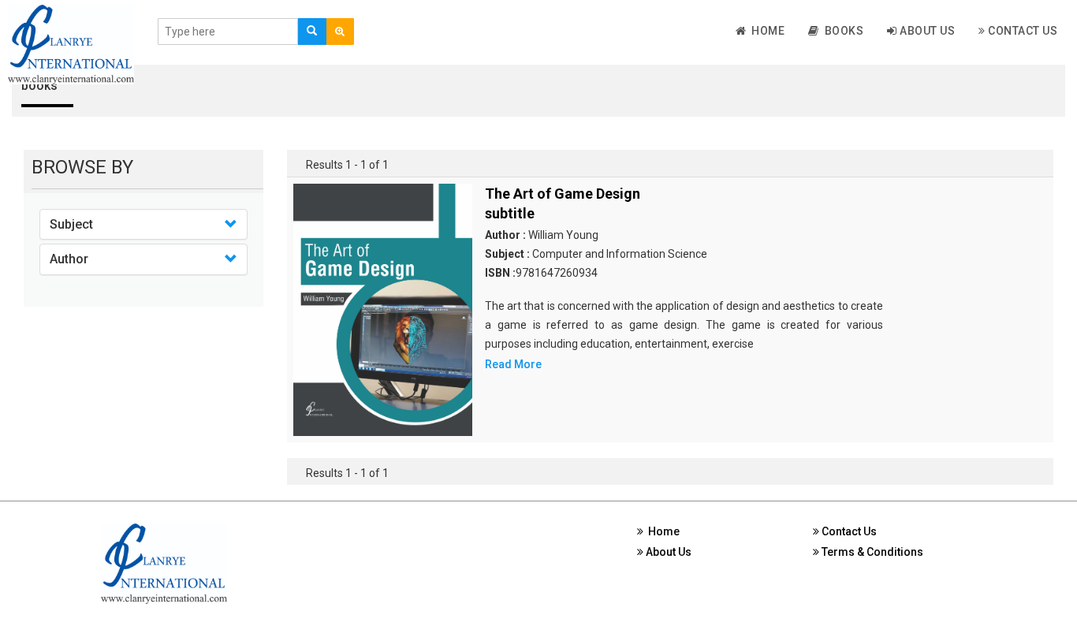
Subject (71, 224)
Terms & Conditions (871, 552)
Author (69, 259)
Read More (513, 364)
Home (765, 30)
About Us (926, 30)
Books (841, 30)
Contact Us (1022, 30)
